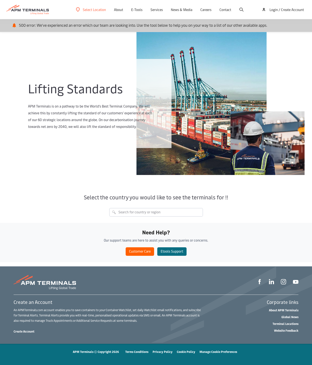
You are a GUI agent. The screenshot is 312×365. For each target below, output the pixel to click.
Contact (225, 9)
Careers (205, 9)
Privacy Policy (163, 352)
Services (156, 9)
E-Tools (136, 9)
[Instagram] (283, 282)
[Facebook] (259, 282)
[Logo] (27, 10)
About (118, 9)
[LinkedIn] (271, 282)
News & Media (181, 9)
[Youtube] (295, 282)
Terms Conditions (136, 352)
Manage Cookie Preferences (218, 352)
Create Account (24, 331)
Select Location (94, 9)
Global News (289, 317)
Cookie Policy (186, 352)
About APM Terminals (283, 310)
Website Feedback (286, 331)
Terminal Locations (285, 324)
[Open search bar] (241, 9)
